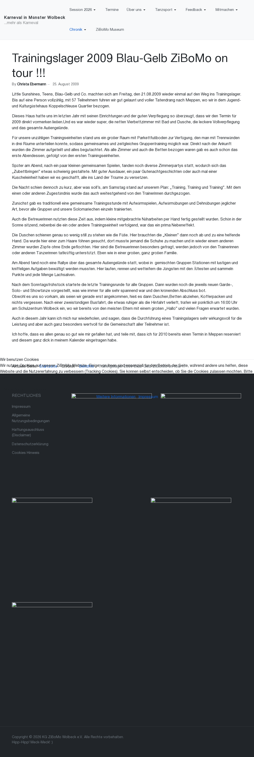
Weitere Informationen (115, 397)
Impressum (148, 397)
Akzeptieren (13, 389)
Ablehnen (40, 389)
